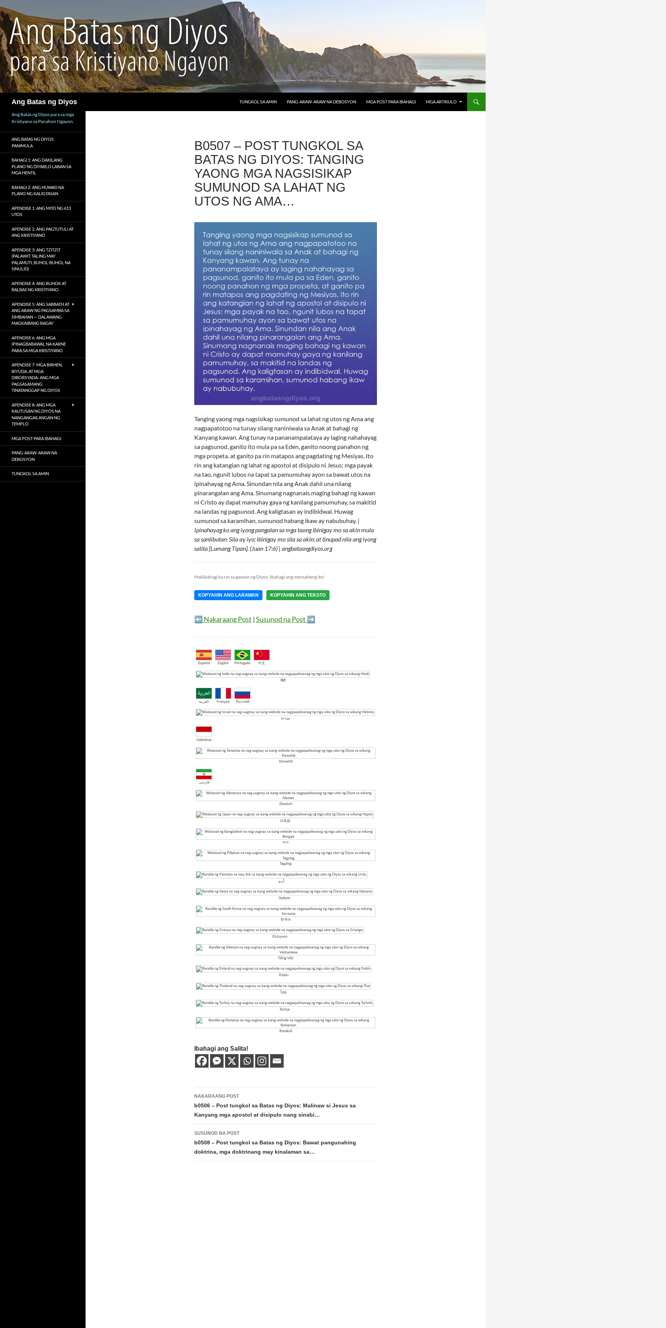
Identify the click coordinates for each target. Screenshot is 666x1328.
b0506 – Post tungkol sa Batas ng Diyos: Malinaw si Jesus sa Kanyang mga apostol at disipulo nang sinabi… (275, 1105)
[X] (232, 1061)
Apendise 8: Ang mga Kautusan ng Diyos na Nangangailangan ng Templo (36, 414)
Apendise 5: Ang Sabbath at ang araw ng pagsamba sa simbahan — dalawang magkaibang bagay (40, 314)
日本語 (285, 820)
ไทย (283, 992)
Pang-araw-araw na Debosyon (321, 101)
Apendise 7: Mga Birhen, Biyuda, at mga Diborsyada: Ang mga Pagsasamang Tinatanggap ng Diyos (37, 377)
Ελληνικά (279, 936)
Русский (242, 701)
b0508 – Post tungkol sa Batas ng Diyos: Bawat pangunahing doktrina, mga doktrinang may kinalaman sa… (275, 1143)
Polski (283, 975)
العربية (204, 701)
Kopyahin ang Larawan (228, 595)
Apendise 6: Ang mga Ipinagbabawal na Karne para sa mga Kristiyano (39, 344)
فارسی (204, 782)
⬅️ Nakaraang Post (223, 619)
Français (223, 701)
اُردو (281, 881)
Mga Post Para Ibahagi (391, 101)
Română (285, 1031)
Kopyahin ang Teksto (298, 595)
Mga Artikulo (441, 101)
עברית (285, 718)
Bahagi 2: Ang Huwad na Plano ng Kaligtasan (38, 190)
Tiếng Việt (285, 958)
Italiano (284, 898)
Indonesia (204, 739)
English (223, 663)
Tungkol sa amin (258, 101)
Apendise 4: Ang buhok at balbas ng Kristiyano (39, 286)
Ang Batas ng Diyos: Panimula (33, 142)
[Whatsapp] (247, 1061)
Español (204, 663)
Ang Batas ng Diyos (44, 102)
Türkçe (284, 1009)
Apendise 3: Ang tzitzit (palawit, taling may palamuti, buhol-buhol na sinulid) (41, 259)
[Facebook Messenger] (217, 1061)
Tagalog (286, 863)
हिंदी (283, 680)
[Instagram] (262, 1061)
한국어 (286, 919)
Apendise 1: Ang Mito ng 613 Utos (41, 211)
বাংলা (286, 842)
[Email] (277, 1061)
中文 (261, 663)
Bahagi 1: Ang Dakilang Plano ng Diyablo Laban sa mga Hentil (41, 166)
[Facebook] (202, 1061)
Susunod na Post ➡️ (285, 619)
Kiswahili (286, 761)
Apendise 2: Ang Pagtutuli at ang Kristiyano (43, 232)
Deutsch (285, 804)
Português (242, 663)
